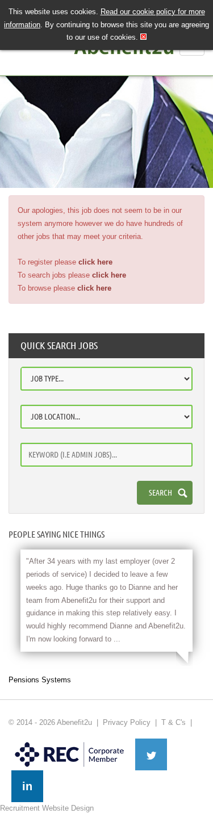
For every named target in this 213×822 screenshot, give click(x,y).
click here (95, 262)
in (27, 786)
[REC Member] (70, 743)
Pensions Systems (40, 680)
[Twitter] (151, 754)
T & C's (173, 722)
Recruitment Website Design (47, 808)
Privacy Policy (127, 722)
